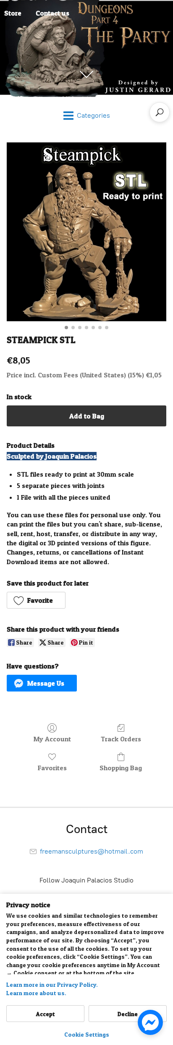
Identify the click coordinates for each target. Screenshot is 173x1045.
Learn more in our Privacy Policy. (52, 984)
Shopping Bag (121, 768)
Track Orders (121, 739)
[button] (36, 600)
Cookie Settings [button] (86, 1034)
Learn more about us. (36, 992)
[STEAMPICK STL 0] (86, 231)
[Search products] (160, 112)
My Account (52, 739)
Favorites (52, 768)
